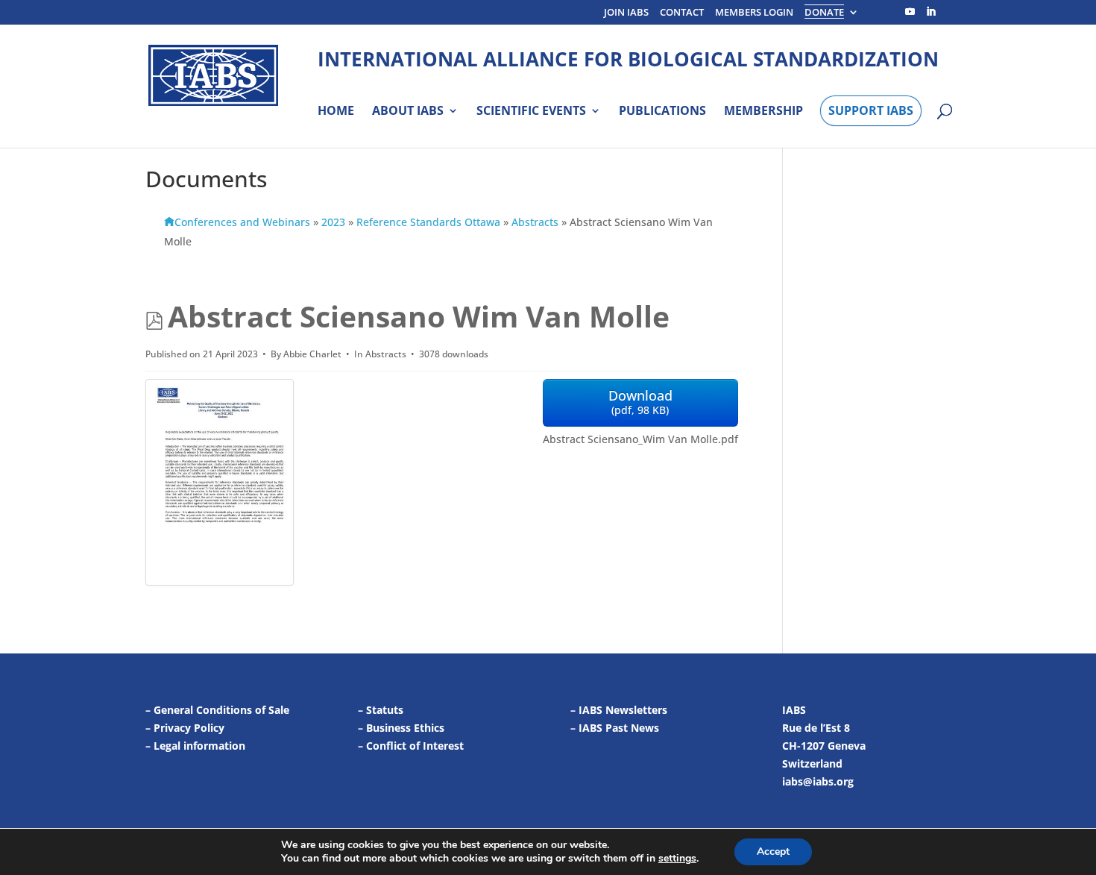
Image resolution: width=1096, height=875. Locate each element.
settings (677, 858)
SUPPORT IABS (870, 110)
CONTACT (682, 13)
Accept (773, 851)
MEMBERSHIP (763, 111)
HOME (336, 111)
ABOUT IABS (408, 111)
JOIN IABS (626, 13)
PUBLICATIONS (662, 111)
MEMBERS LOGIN (754, 13)
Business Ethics (405, 728)
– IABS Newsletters (618, 710)
